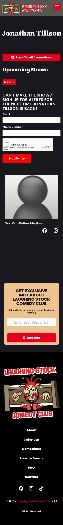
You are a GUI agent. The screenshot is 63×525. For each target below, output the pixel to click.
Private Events (32, 458)
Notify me (17, 158)
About (32, 430)
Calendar (31, 439)
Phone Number (13, 127)
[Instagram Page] (56, 231)
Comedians (31, 449)
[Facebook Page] (44, 231)
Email (6, 114)
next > (9, 82)
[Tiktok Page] (41, 489)
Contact (31, 477)
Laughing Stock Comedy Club (33, 501)
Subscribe (32, 338)
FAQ (31, 467)
